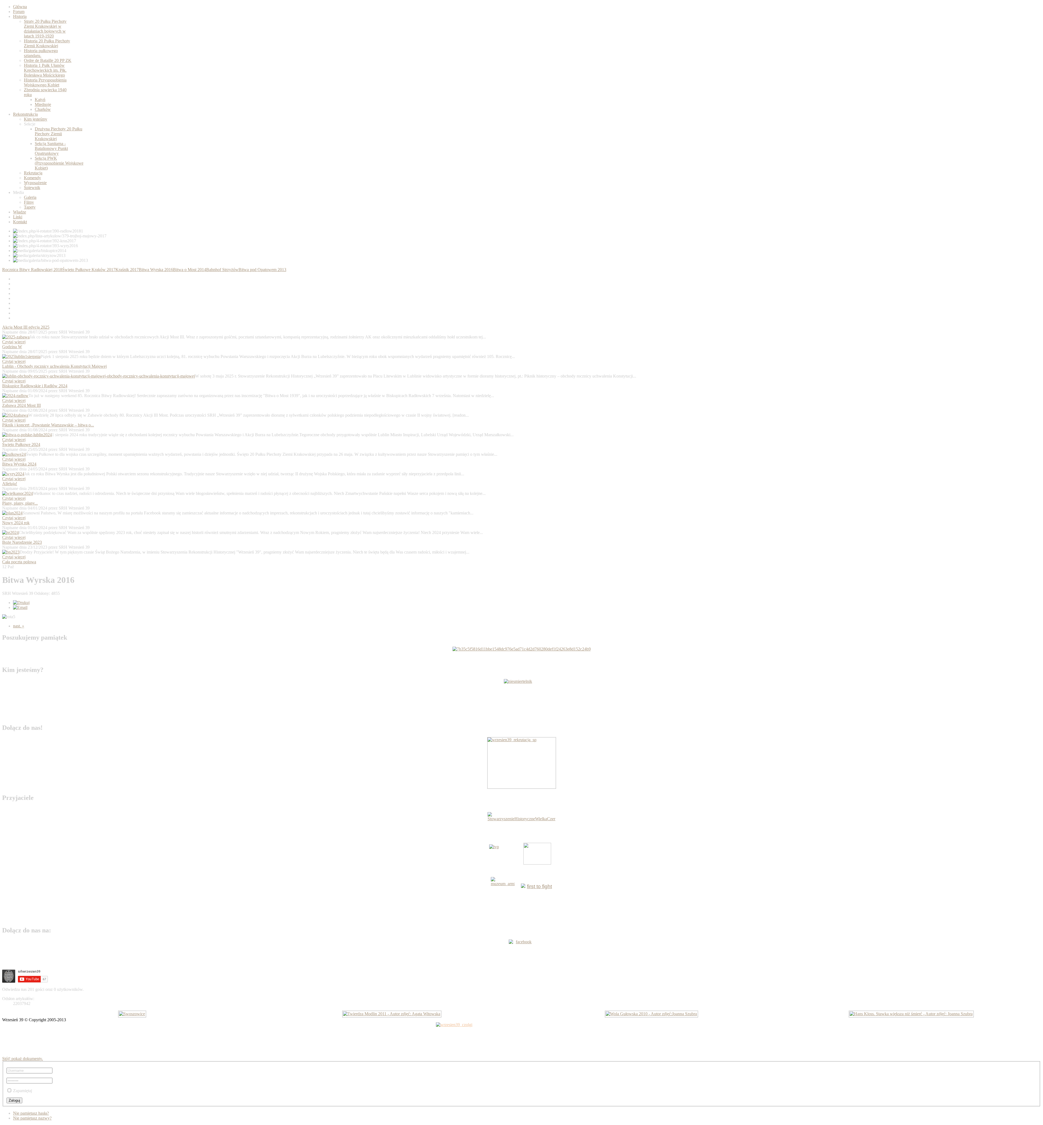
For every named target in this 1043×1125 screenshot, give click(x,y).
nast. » (18, 626)
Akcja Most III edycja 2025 (25, 327)
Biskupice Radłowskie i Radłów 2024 (34, 386)
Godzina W (12, 346)
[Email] (20, 607)
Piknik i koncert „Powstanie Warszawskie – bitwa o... (48, 425)
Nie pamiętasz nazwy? (32, 1118)
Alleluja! (9, 483)
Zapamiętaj (22, 1090)
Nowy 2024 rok (16, 522)
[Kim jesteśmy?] (521, 699)
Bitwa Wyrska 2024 (19, 464)
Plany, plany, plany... (20, 503)
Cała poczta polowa (19, 562)
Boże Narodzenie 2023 (22, 542)
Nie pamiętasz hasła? (31, 1113)
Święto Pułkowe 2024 (21, 444)
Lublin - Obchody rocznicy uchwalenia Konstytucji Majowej (54, 366)
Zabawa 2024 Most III (21, 405)
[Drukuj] (21, 602)
